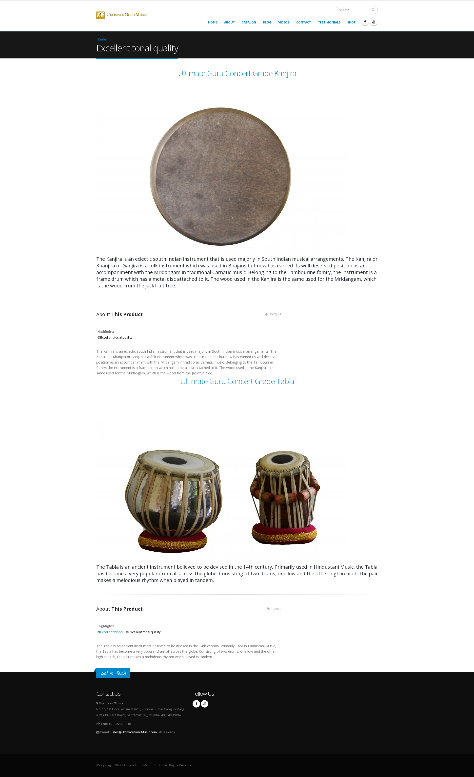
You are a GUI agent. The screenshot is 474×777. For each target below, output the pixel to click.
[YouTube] (373, 21)
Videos (283, 22)
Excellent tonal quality (116, 337)
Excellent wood (111, 632)
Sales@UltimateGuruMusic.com (134, 732)
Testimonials (329, 22)
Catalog (249, 22)
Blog (267, 22)
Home (212, 22)
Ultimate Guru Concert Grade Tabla (237, 381)
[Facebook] (365, 21)
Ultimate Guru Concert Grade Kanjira (237, 73)
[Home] (125, 15)
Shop (351, 22)
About (229, 22)
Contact (303, 22)
